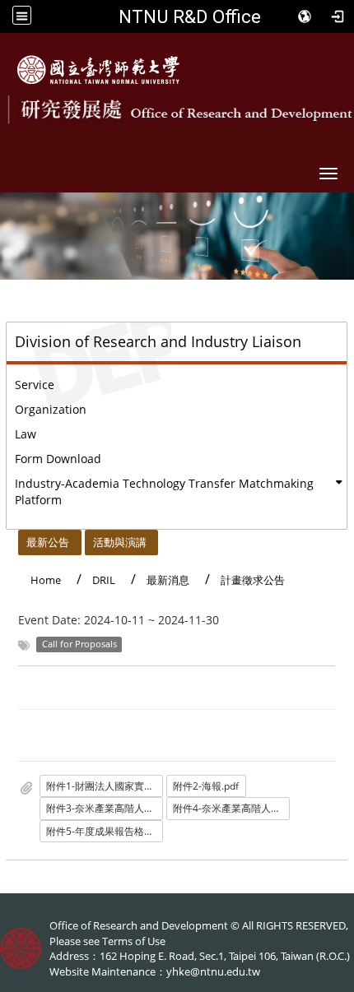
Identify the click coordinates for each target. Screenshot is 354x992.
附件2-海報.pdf (206, 786)
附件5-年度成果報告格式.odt (104, 831)
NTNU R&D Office (190, 16)
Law (25, 434)
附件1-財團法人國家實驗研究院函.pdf (104, 786)
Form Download (58, 458)
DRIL (103, 579)
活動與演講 (120, 542)
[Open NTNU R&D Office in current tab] (98, 69)
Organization (50, 409)
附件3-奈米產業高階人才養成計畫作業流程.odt (104, 808)
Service (34, 384)
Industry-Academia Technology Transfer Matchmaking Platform (164, 491)
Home (45, 579)
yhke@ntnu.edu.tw (213, 971)
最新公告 (47, 542)
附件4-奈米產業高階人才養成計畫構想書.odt (231, 808)
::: (11, 539)
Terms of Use (133, 941)
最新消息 (168, 579)
